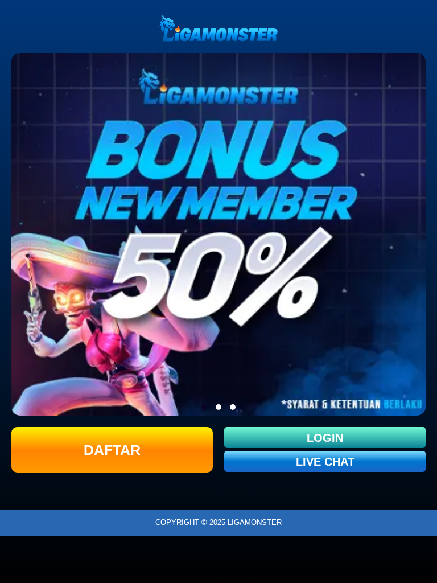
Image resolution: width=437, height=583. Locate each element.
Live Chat (325, 461)
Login (325, 438)
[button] (204, 407)
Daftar (112, 450)
